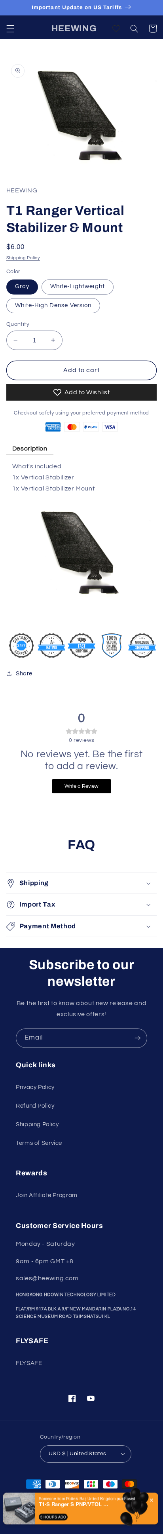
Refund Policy (35, 1106)
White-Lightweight (77, 286)
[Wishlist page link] (116, 28)
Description (29, 448)
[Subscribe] (138, 1038)
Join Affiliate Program (47, 1195)
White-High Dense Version (53, 305)
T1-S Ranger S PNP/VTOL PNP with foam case (74, 1489)
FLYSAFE (29, 1363)
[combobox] (136, 1516)
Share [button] (24, 674)
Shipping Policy (23, 258)
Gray (22, 286)
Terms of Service (39, 1143)
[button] (10, 28)
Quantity (17, 324)
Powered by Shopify (104, 1512)
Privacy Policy (35, 1087)
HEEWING (67, 1512)
